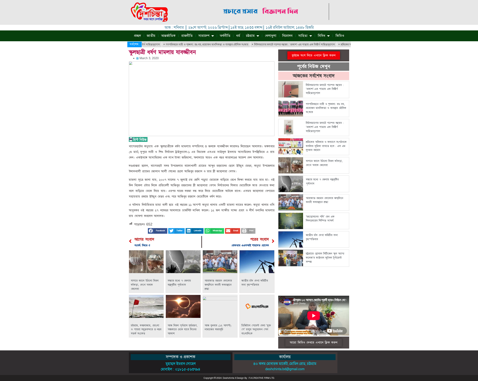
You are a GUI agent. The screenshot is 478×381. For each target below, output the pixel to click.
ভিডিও (340, 35)
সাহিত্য (303, 35)
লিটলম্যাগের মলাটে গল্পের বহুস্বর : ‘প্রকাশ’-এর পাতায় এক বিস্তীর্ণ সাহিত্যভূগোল (281, 44)
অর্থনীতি (225, 35)
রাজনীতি (187, 35)
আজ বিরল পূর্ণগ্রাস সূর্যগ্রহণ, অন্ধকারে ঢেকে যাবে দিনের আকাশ (183, 329)
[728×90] (261, 19)
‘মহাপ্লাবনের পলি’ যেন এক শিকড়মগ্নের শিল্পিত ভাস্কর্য (320, 219)
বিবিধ (321, 35)
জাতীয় (151, 35)
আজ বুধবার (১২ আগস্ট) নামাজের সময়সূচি (218, 328)
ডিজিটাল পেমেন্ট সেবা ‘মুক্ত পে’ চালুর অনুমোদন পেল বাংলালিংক (256, 329)
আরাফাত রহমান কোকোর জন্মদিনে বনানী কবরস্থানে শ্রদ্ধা (218, 285)
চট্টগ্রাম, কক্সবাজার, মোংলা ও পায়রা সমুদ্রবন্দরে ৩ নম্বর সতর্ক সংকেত (146, 329)
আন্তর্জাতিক (168, 35)
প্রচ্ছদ (137, 35)
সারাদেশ (203, 35)
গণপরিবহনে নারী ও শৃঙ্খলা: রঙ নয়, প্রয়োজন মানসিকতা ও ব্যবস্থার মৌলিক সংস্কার (194, 44)
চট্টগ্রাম (250, 35)
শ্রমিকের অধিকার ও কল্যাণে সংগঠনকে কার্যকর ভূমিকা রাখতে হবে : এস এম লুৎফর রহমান (326, 146)
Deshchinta (228, 378)
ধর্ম (238, 35)
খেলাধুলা (270, 35)
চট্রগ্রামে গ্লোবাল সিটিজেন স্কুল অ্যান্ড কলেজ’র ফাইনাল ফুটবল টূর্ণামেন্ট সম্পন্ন (325, 258)
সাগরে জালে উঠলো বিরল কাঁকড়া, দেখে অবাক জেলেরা (145, 285)
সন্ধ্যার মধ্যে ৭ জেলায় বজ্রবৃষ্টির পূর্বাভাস (179, 283)
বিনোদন (287, 35)
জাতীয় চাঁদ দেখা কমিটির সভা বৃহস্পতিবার (254, 283)
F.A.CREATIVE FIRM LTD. (262, 378)
